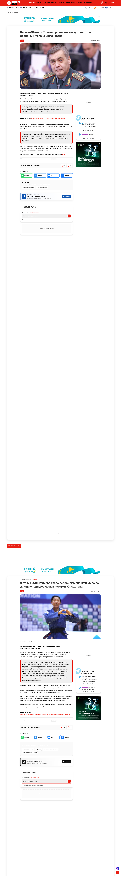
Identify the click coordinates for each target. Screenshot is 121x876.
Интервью (61, 3)
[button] (107, 8)
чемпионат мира (28, 749)
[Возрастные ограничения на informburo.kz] (102, 3)
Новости (32, 3)
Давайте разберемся (50, 3)
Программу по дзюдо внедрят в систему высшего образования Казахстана (45, 715)
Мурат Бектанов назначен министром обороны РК (48, 118)
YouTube (89, 3)
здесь (64, 155)
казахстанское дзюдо (30, 752)
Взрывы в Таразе (42, 187)
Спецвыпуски (70, 3)
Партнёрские (80, 3)
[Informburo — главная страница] (14, 3)
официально (36, 29)
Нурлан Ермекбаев (28, 187)
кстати (35, 579)
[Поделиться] (117, 872)
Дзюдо (39, 749)
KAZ (112, 3)
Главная (9, 12)
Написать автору (96, 40)
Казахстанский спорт (50, 749)
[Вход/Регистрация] (109, 3)
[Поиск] (105, 3)
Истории (39, 3)
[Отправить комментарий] (69, 216)
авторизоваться (34, 212)
